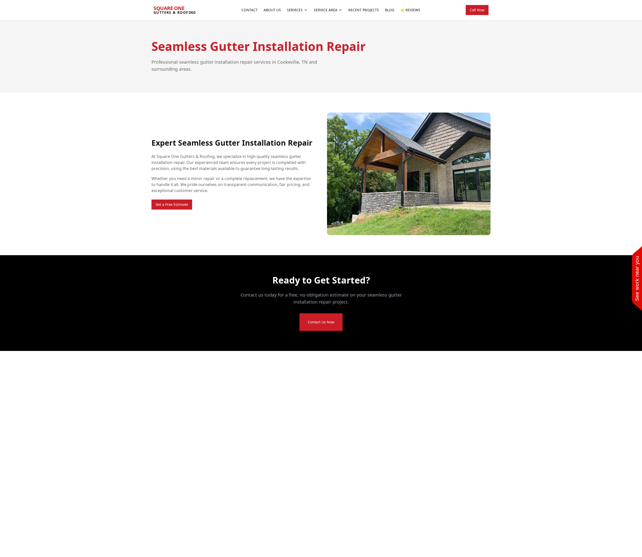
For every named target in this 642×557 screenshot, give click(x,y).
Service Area (325, 10)
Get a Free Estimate (171, 204)
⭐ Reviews (410, 10)
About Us (272, 10)
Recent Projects (363, 10)
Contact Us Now (321, 322)
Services (295, 10)
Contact (250, 10)
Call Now (477, 10)
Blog (389, 10)
